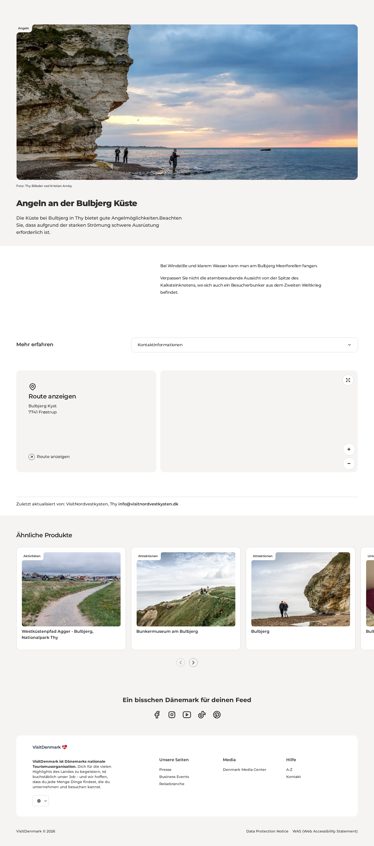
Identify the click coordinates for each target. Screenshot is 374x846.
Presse (165, 769)
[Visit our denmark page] (156, 714)
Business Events (174, 776)
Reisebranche (171, 784)
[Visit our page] (171, 714)
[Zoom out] (349, 464)
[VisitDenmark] (50, 747)
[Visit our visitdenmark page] (186, 714)
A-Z (289, 769)
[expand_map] (348, 380)
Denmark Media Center (244, 769)
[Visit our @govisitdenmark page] (201, 714)
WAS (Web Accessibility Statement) (325, 831)
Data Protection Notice (267, 831)
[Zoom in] (349, 449)
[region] (259, 421)
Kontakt (293, 776)
